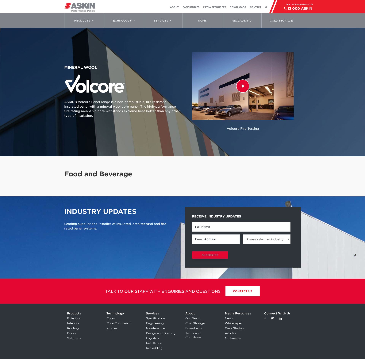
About (190, 313)
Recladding (154, 348)
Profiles (111, 328)
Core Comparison (119, 323)
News (229, 318)
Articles (230, 333)
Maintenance (155, 328)
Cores (110, 318)
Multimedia (233, 338)
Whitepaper (233, 323)
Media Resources (238, 313)
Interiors (73, 323)
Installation (154, 343)
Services (152, 313)
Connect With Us (277, 313)
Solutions (74, 338)
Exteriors (73, 318)
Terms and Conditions (193, 335)
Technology (115, 313)
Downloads (193, 328)
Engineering (155, 323)
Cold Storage (195, 323)
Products (74, 313)
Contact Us (242, 291)
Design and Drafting (160, 333)
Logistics (152, 338)
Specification (155, 318)
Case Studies (234, 328)
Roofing (73, 328)
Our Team (192, 318)
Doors (71, 333)
